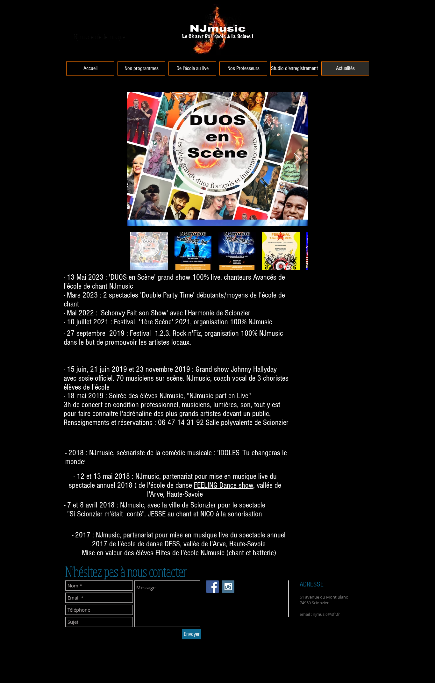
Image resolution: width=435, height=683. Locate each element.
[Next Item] (297, 159)
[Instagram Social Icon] (228, 586)
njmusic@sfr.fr (326, 614)
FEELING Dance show (223, 485)
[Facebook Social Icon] (212, 586)
